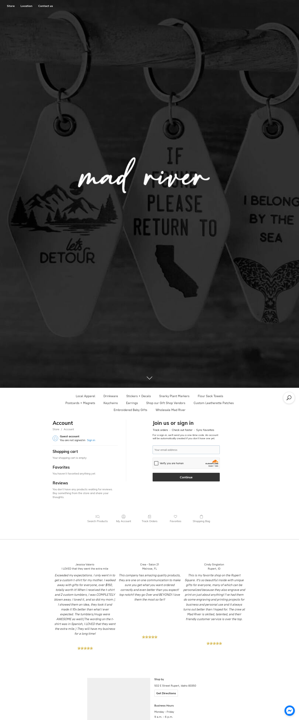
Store (11, 6)
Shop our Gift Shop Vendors (165, 403)
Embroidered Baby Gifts (130, 410)
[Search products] (289, 398)
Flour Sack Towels (210, 396)
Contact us (45, 6)
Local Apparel (85, 396)
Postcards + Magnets (80, 403)
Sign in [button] (91, 440)
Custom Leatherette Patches (214, 403)
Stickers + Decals (138, 396)
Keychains (110, 403)
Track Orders (149, 521)
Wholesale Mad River (170, 410)
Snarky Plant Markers (174, 396)
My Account (123, 521)
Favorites (175, 521)
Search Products (97, 521)
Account (69, 429)
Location (26, 6)
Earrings (132, 403)
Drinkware (110, 396)
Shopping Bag (201, 521)
